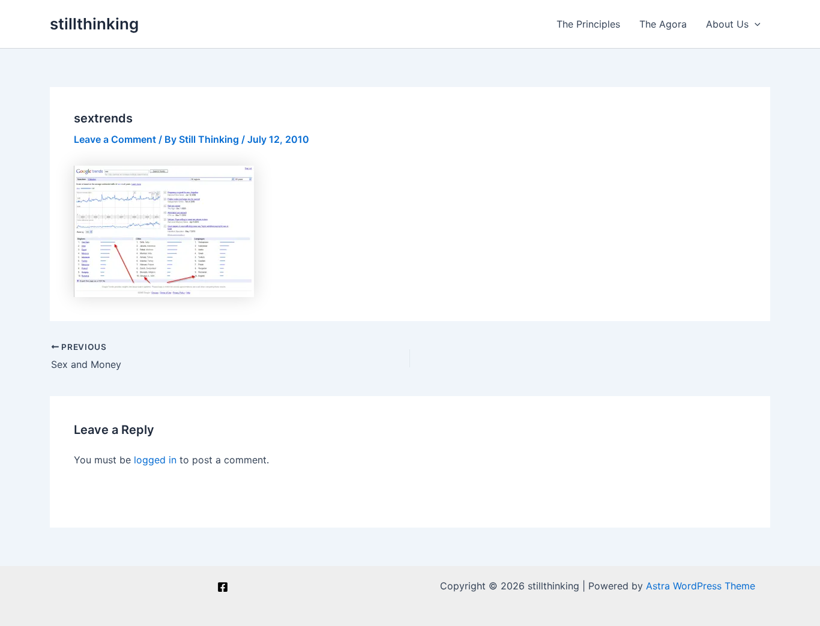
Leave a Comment (115, 139)
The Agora (663, 24)
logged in (155, 460)
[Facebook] (222, 587)
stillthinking (94, 23)
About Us (727, 24)
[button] (755, 24)
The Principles (588, 24)
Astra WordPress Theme (700, 586)
